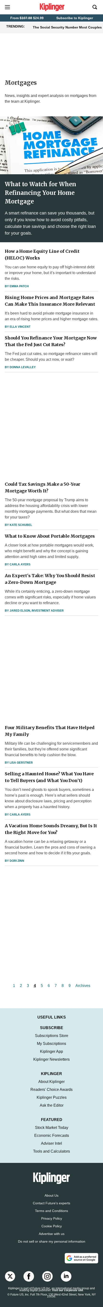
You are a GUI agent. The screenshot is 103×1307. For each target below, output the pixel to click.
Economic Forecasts (51, 1135)
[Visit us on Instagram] (47, 1276)
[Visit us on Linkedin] (66, 1276)
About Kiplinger (51, 1082)
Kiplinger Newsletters (51, 1059)
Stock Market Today (51, 1128)
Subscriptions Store (51, 1036)
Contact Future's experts (51, 1203)
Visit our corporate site (67, 1290)
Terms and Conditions (51, 1211)
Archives (82, 986)
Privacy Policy (51, 1218)
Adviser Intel (51, 1143)
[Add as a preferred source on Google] (81, 1258)
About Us (51, 1195)
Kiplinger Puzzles (52, 1097)
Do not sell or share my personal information (51, 1241)
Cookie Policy (51, 1226)
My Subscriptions (51, 1044)
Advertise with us (51, 1234)
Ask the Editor (51, 1105)
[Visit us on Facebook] (28, 1276)
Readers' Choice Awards (51, 1089)
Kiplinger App (51, 1051)
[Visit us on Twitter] (10, 1276)
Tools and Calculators (51, 1151)
